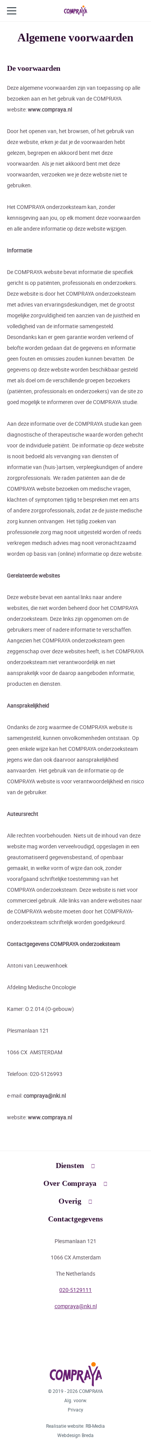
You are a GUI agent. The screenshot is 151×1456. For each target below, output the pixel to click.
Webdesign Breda (75, 1435)
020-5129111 (75, 1289)
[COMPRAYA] (75, 10)
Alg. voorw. (75, 1400)
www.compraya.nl (50, 109)
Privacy (75, 1409)
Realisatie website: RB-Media (75, 1426)
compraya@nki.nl (45, 1095)
